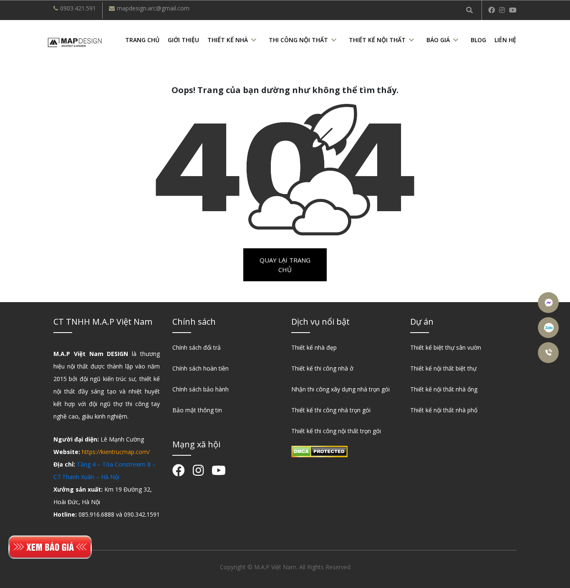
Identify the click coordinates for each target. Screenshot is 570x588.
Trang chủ (142, 40)
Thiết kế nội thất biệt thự (443, 368)
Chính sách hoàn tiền (200, 368)
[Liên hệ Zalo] (549, 327)
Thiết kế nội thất (377, 40)
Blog (478, 40)
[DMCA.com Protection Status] (319, 450)
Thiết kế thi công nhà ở (322, 368)
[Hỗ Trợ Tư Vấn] (549, 352)
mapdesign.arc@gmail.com (153, 8)
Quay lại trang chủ (285, 265)
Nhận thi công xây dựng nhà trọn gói (340, 389)
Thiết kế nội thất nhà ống (443, 389)
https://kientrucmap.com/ (116, 452)
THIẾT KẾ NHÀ (227, 40)
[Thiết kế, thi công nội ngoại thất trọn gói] (74, 41)
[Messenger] (549, 302)
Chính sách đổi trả (196, 347)
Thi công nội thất (298, 40)
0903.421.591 (78, 8)
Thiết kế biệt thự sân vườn (445, 347)
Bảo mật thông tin (197, 410)
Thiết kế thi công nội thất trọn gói (336, 431)
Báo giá (438, 40)
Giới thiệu (183, 40)
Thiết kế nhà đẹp (314, 347)
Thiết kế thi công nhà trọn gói (331, 410)
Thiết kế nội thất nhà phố (443, 410)
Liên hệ (505, 40)
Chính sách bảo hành (200, 389)
